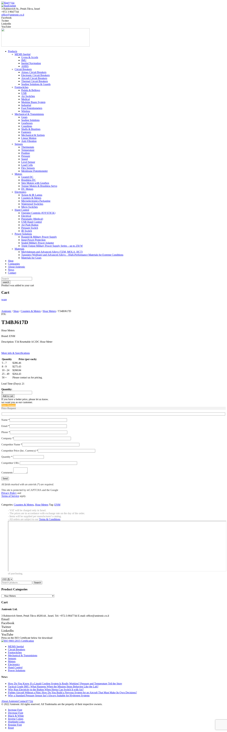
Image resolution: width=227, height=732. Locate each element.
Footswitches (15, 652)
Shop (16, 311)
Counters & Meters (31, 311)
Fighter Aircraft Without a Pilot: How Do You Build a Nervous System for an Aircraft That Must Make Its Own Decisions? (72, 692)
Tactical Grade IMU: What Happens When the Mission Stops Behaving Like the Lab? (53, 686)
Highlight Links (16, 721)
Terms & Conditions (49, 519)
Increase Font (15, 709)
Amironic (6, 311)
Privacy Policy (9, 493)
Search (37, 582)
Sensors (12, 658)
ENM (57, 504)
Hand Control (15, 667)
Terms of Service (10, 496)
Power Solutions (16, 670)
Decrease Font (15, 712)
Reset (11, 727)
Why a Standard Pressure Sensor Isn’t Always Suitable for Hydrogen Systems (49, 695)
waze (4, 299)
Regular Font (15, 724)
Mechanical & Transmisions (22, 655)
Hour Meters (49, 311)
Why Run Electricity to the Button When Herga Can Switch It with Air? (46, 689)
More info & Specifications (15, 353)
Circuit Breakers (16, 649)
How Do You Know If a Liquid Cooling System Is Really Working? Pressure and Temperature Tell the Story (65, 683)
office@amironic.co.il (12, 14)
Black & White (16, 715)
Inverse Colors (15, 718)
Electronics (14, 664)
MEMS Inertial (16, 646)
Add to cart (8, 396)
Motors (11, 661)
